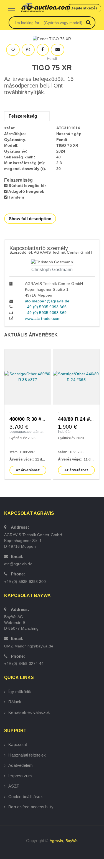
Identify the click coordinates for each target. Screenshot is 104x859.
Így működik (19, 691)
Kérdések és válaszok (29, 712)
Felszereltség (23, 116)
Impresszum (20, 775)
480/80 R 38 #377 (29, 419)
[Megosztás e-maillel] (57, 50)
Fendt (52, 58)
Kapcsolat (17, 744)
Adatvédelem (20, 765)
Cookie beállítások (25, 796)
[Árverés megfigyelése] (13, 50)
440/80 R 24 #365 (78, 419)
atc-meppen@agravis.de (47, 301)
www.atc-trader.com (43, 318)
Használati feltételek (27, 755)
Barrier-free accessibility (31, 806)
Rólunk (14, 701)
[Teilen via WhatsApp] (28, 50)
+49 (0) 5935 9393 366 (46, 307)
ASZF (13, 786)
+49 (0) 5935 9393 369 (46, 312)
